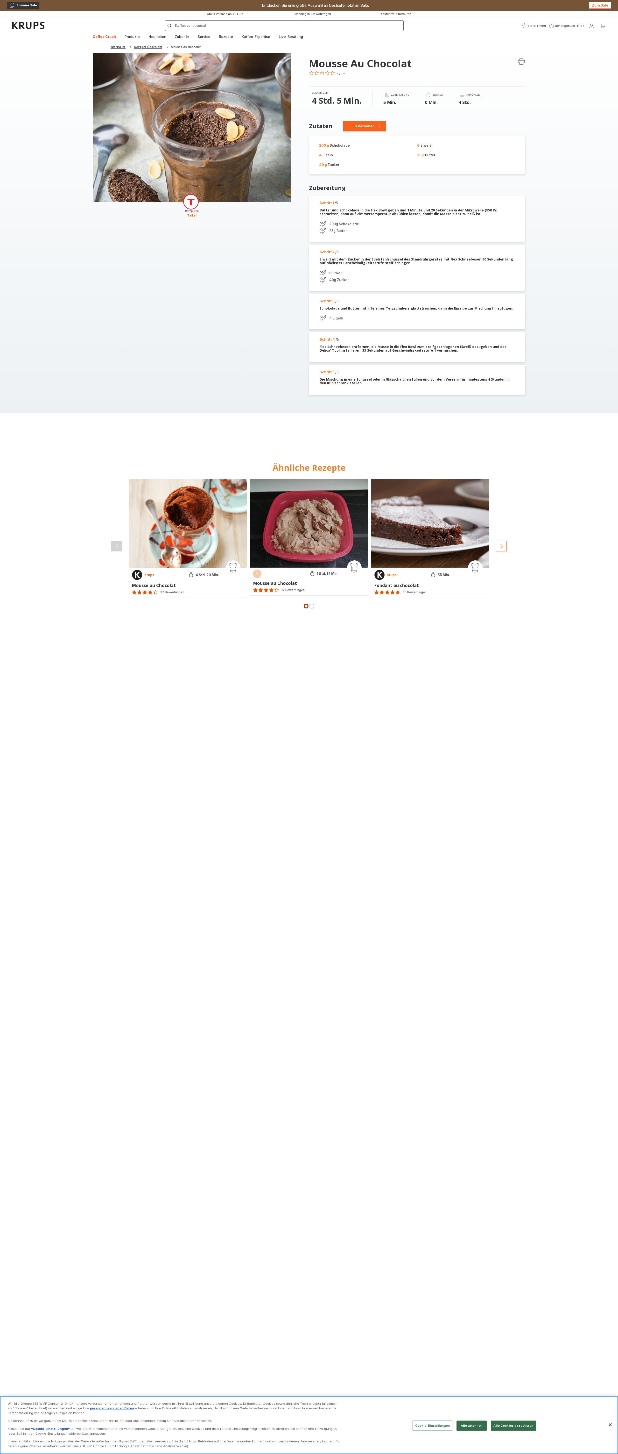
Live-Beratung (291, 37)
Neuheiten (157, 37)
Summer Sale (23, 6)
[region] (309, 1425)
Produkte (132, 37)
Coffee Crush (104, 37)
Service (204, 37)
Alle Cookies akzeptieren (513, 1425)
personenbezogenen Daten (112, 1408)
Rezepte (226, 37)
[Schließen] (610, 1424)
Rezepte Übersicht (148, 47)
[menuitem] (104, 36)
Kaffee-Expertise (256, 37)
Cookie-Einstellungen (432, 1425)
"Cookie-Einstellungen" (50, 1429)
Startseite (118, 47)
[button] (534, 25)
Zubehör (182, 37)
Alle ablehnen (472, 1425)
